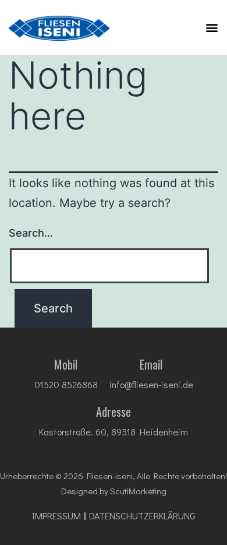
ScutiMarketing (138, 491)
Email (151, 364)
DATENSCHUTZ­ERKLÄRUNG (142, 516)
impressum (56, 516)
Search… (31, 233)
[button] (211, 27)
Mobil (65, 364)
